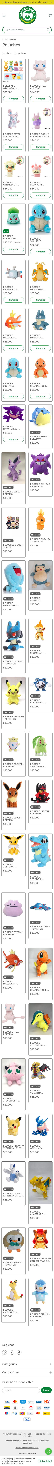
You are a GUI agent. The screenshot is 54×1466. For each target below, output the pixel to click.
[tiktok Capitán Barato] (19, 1352)
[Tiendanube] (27, 1454)
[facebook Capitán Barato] (12, 1352)
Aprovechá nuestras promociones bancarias (27, 2)
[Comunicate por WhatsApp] (48, 1451)
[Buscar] (48, 29)
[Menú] (3, 15)
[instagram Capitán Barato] (4, 1352)
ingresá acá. (27, 1443)
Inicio (4, 39)
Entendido (45, 1461)
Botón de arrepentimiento (27, 1448)
